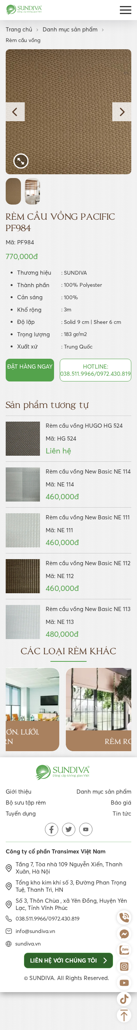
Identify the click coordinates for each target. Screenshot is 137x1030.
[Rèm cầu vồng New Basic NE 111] (23, 530)
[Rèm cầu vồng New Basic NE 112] (23, 576)
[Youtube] (124, 982)
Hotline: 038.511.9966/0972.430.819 (95, 370)
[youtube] (85, 829)
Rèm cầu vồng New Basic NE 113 (88, 609)
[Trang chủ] (24, 10)
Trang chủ (19, 29)
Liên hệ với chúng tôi (63, 960)
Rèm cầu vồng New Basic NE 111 (88, 517)
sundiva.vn (28, 943)
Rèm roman (68, 741)
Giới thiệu (18, 791)
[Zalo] (124, 950)
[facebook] (51, 829)
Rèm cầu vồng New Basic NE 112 (88, 563)
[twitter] (68, 829)
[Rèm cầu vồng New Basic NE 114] (23, 484)
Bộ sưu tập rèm (26, 802)
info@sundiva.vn (35, 931)
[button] (15, 111)
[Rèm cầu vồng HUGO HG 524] (23, 439)
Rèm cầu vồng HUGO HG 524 (84, 425)
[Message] (124, 934)
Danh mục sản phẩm (70, 29)
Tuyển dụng (21, 813)
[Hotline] (124, 917)
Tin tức (122, 813)
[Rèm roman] (68, 710)
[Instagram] (124, 966)
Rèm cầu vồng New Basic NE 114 (88, 471)
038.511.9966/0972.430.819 (48, 918)
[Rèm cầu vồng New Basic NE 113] (23, 622)
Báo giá (121, 802)
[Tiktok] (124, 999)
